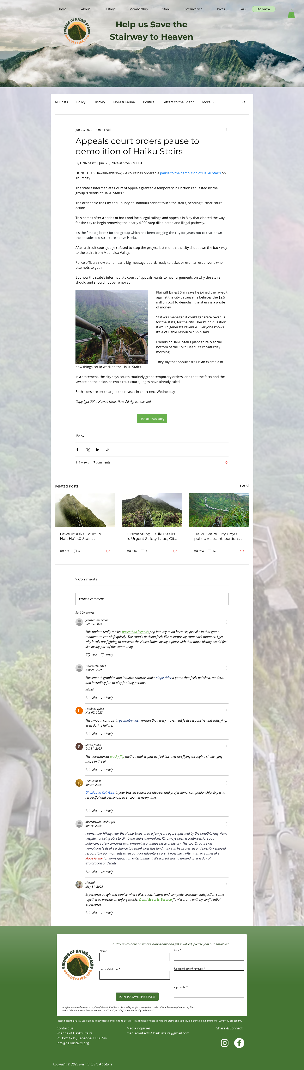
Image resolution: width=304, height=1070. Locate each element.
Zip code (180, 987)
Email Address (108, 969)
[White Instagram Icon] (225, 1043)
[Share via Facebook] (77, 449)
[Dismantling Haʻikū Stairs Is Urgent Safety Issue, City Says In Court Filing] (152, 510)
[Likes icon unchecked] (88, 654)
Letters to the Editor (178, 102)
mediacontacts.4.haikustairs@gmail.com (158, 1033)
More (206, 102)
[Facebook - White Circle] (239, 1043)
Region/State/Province (188, 968)
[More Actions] (226, 622)
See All (244, 485)
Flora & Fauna (124, 102)
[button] (244, 102)
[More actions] (226, 129)
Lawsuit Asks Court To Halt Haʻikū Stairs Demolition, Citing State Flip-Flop (82, 536)
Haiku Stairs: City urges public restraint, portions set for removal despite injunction (217, 536)
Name (103, 950)
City (176, 949)
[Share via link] (108, 449)
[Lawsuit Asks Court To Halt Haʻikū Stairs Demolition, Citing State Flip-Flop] (85, 510)
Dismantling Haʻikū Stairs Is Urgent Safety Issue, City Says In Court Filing (151, 536)
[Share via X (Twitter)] (88, 449)
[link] (291, 14)
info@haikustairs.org (73, 1043)
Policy (80, 102)
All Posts (61, 102)
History (99, 102)
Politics (148, 102)
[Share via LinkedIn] (98, 449)
